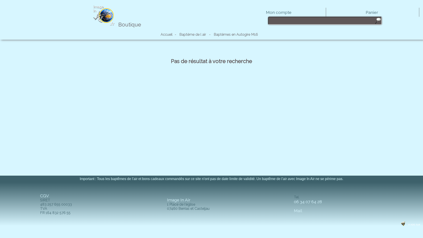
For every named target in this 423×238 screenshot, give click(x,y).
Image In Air (178, 199)
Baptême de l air (192, 34)
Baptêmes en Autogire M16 (236, 34)
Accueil (167, 34)
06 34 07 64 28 (308, 201)
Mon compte (278, 12)
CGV (44, 195)
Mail (298, 210)
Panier (372, 12)
